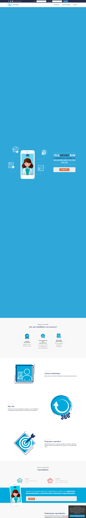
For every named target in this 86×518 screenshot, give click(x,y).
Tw (10, 1)
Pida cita (64, 169)
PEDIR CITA (31, 498)
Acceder (66, 1)
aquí (79, 513)
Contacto (75, 4)
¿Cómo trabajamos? (66, 4)
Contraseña (50, 1)
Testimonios (56, 4)
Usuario (34, 1)
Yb (12, 1)
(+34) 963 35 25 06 (17, 1)
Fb (8, 1)
